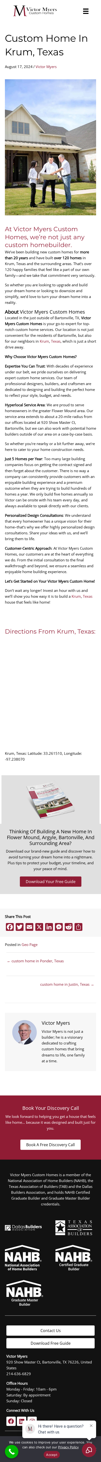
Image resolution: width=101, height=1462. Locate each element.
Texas (56, 341)
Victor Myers (46, 66)
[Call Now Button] (11, 1451)
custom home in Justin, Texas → (67, 984)
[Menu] (84, 11)
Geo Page (30, 944)
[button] (11, 1421)
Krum (44, 341)
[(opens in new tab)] (73, 1227)
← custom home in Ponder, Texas (35, 961)
